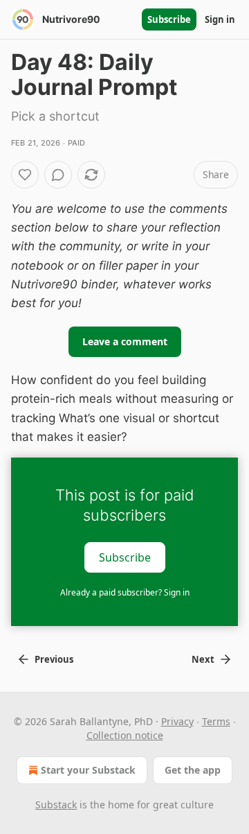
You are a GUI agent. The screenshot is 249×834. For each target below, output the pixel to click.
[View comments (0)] (58, 175)
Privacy (177, 721)
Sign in (220, 19)
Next (203, 659)
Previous (54, 659)
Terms (216, 721)
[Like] (25, 175)
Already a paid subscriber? (125, 592)
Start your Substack (88, 769)
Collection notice (124, 735)
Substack (56, 804)
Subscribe (169, 19)
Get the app (193, 769)
